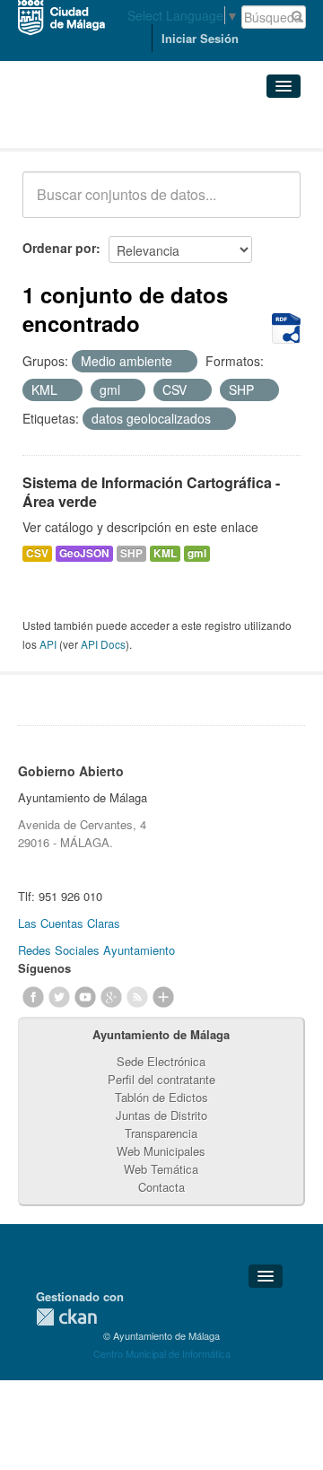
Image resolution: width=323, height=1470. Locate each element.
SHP (131, 553)
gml (197, 553)
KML (165, 553)
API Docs (103, 644)
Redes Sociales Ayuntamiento (96, 949)
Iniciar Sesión (200, 38)
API (48, 644)
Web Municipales (161, 1150)
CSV (37, 553)
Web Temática (161, 1168)
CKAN (66, 1317)
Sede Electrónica (161, 1061)
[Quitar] (182, 361)
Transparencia (161, 1133)
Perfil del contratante (161, 1079)
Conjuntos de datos (101, 126)
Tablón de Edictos (161, 1097)
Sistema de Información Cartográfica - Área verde (151, 492)
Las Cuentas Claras (69, 923)
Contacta (161, 1186)
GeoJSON (84, 553)
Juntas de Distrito (161, 1115)
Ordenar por (59, 248)
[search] (274, 204)
